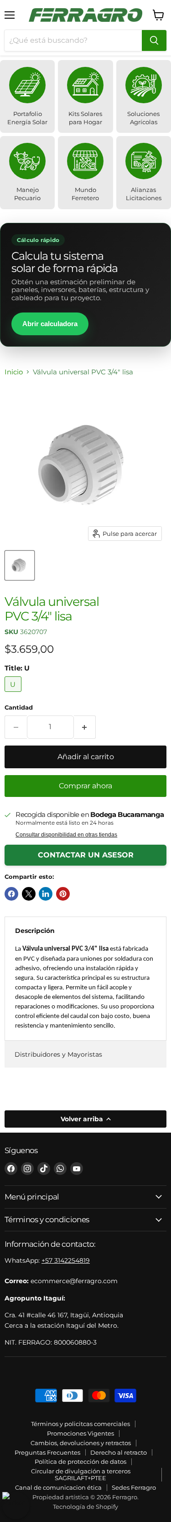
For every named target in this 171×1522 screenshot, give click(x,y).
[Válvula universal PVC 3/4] (19, 565)
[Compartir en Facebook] (11, 894)
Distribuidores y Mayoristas (58, 1054)
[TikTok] (43, 1168)
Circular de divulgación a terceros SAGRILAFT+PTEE (80, 1474)
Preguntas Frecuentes (47, 1452)
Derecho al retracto (118, 1452)
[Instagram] (27, 1168)
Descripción (35, 931)
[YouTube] (76, 1168)
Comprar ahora (85, 785)
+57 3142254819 (65, 1260)
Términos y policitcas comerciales (80, 1423)
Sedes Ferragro (134, 1487)
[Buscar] (154, 40)
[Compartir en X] (29, 894)
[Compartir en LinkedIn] (45, 894)
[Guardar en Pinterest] (63, 894)
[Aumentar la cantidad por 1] (85, 727)
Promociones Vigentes (80, 1433)
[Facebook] (11, 1168)
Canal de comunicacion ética (58, 1487)
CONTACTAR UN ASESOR (86, 855)
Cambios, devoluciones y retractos (81, 1442)
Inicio (14, 372)
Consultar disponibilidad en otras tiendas (66, 835)
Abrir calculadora (50, 324)
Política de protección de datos (80, 1461)
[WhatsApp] (60, 1168)
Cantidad (19, 707)
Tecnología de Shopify (85, 1506)
